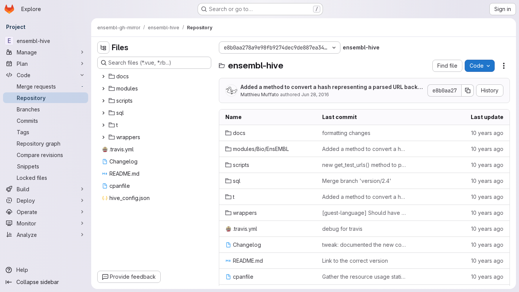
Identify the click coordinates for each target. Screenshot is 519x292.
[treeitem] (155, 76)
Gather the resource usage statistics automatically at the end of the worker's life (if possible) (364, 276)
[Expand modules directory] (103, 88)
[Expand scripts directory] (103, 100)
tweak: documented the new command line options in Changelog (364, 244)
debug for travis (342, 228)
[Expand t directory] (103, 125)
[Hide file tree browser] (103, 47)
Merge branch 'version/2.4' (356, 181)
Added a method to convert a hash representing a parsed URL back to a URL (331, 87)
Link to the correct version (355, 260)
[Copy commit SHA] (468, 90)
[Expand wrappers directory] (103, 137)
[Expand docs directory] (103, 76)
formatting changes (346, 133)
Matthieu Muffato (260, 94)
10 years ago (487, 133)
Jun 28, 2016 (315, 94)
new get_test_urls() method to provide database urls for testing (364, 165)
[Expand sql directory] (103, 112)
